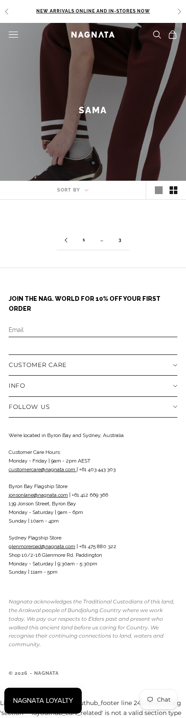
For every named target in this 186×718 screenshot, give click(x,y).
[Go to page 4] (66, 240)
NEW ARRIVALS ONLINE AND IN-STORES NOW (93, 11)
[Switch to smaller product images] (173, 190)
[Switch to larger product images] (159, 190)
